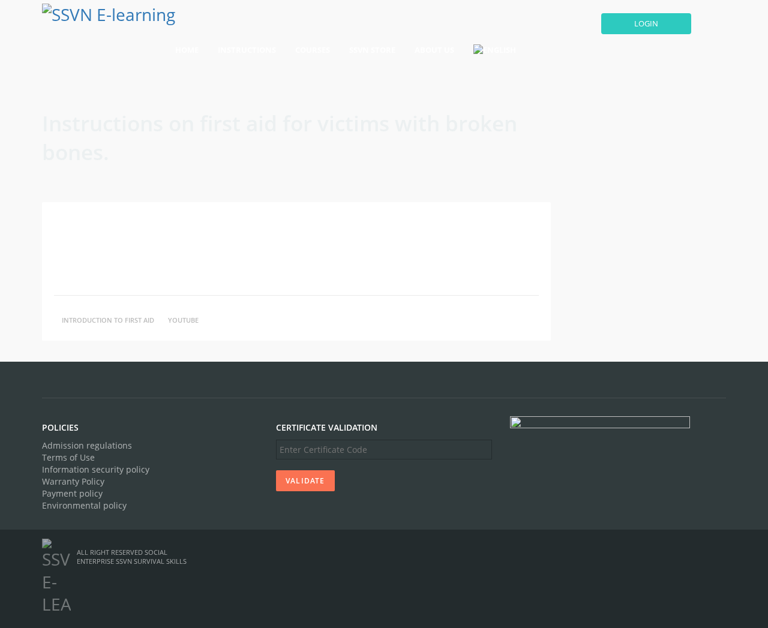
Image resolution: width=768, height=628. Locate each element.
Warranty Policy (73, 481)
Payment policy (72, 493)
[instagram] (719, 552)
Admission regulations (87, 445)
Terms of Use (68, 457)
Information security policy (95, 469)
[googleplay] (699, 552)
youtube (183, 319)
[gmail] (682, 552)
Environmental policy (84, 505)
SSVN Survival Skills (151, 561)
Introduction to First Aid (108, 319)
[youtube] (663, 552)
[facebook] (638, 552)
